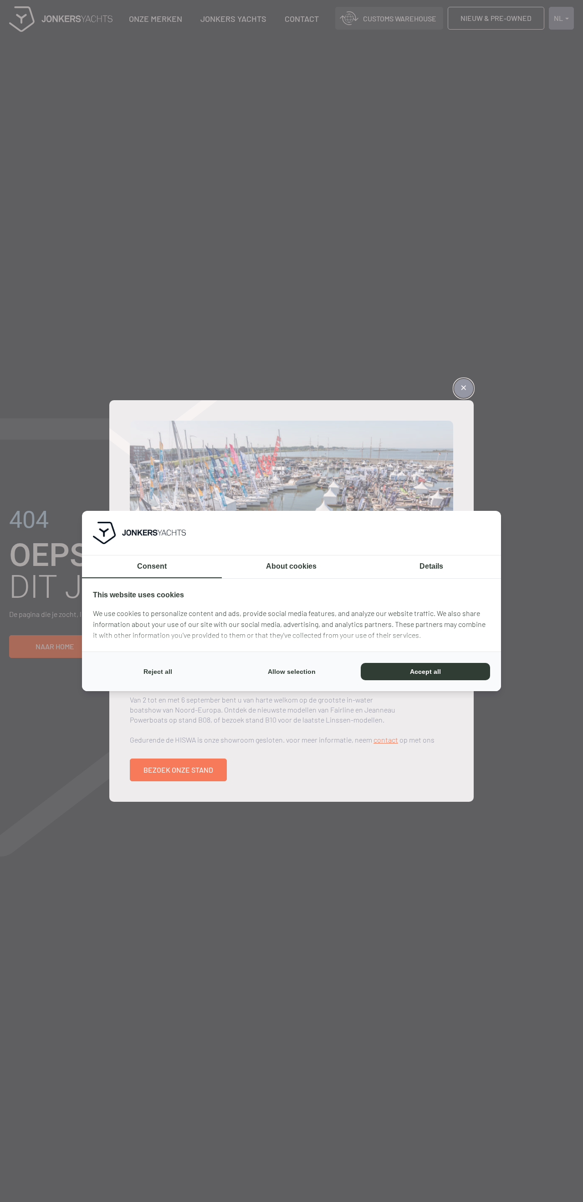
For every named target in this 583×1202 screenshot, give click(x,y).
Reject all (157, 671)
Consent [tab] (152, 566)
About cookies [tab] (291, 566)
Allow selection (292, 671)
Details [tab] (431, 566)
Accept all (425, 671)
